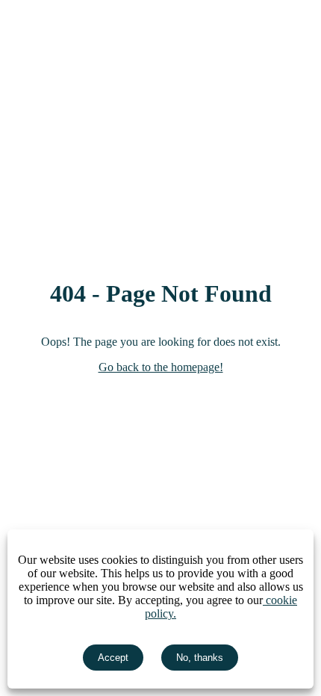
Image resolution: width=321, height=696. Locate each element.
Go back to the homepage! (161, 367)
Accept (113, 657)
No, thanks (199, 657)
